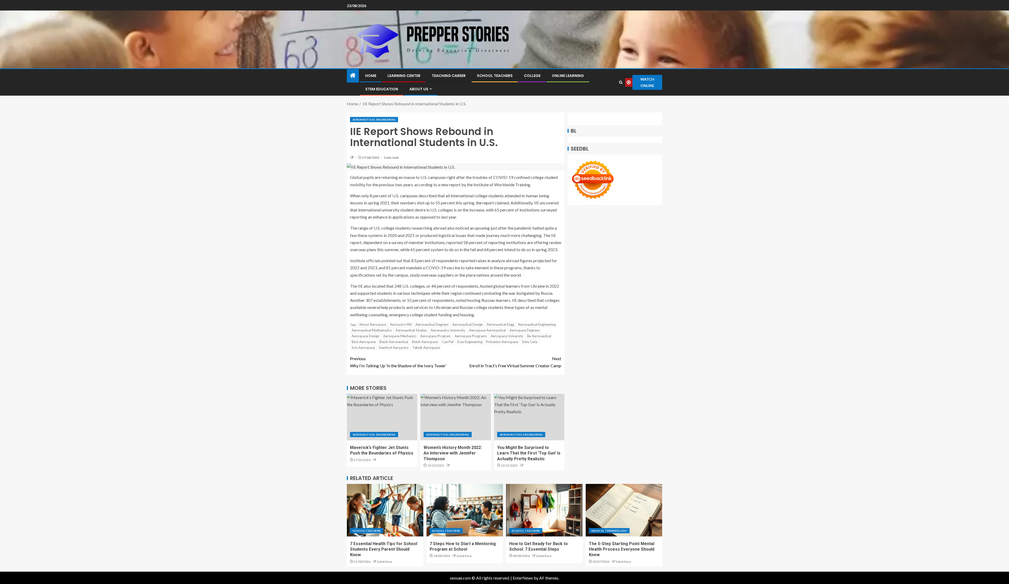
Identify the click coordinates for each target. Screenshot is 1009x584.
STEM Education (381, 89)
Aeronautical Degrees (432, 324)
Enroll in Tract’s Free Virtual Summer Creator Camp (515, 362)
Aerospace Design (365, 336)
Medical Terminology (609, 530)
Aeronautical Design (467, 324)
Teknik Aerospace (426, 347)
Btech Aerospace (425, 342)
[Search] (621, 82)
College (532, 75)
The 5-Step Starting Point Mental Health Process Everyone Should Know (621, 549)
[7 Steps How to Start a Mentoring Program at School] (464, 510)
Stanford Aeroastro (394, 347)
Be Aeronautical (539, 336)
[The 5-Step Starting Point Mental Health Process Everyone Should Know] (624, 510)
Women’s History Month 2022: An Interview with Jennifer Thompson (453, 453)
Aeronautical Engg (500, 324)
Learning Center (404, 75)
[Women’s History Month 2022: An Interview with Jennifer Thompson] (455, 417)
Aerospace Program (435, 336)
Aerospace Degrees (524, 330)
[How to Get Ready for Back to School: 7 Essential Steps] (544, 510)
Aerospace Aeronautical (487, 330)
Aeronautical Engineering (374, 119)
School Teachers (495, 75)
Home (370, 75)
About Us (418, 89)
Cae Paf (448, 342)
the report (485, 202)
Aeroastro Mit (401, 324)
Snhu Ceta (529, 342)
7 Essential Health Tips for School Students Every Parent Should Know (383, 549)
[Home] (353, 75)
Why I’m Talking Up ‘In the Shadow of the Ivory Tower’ (398, 362)
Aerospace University (507, 336)
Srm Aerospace (363, 347)
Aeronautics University (448, 330)
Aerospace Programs (471, 336)
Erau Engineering (469, 342)
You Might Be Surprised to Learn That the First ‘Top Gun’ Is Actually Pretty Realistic (528, 453)
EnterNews (523, 577)
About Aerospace (372, 324)
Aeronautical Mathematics (372, 330)
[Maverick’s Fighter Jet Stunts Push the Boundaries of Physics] (382, 417)
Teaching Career (449, 75)
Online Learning (568, 75)
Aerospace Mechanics (399, 336)
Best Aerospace (364, 342)
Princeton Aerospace (502, 342)
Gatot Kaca (384, 562)
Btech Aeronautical (393, 342)
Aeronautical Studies (411, 330)
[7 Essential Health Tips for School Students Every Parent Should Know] (385, 510)
